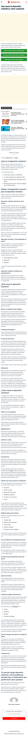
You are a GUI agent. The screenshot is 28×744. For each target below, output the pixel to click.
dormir (11, 470)
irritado (23, 207)
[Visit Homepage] (14, 2)
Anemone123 (8, 158)
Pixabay (16, 158)
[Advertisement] (14, 28)
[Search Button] (26, 2)
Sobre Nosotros (21, 733)
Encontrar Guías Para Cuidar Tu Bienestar (14, 55)
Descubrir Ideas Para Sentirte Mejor (14, 59)
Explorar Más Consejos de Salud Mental (14, 50)
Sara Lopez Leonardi (14, 704)
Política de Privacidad (8, 733)
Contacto (15, 733)
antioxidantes (15, 606)
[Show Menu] (1, 2)
